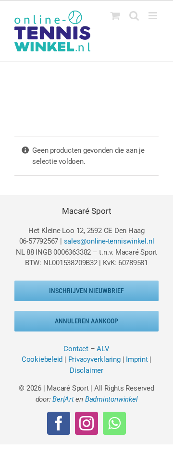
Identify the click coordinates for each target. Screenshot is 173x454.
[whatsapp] (114, 423)
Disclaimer (86, 370)
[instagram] (86, 423)
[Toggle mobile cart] (115, 16)
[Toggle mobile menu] (153, 16)
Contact (75, 348)
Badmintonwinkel (111, 399)
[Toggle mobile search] (134, 16)
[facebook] (58, 423)
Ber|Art (63, 399)
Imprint (137, 359)
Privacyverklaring (94, 359)
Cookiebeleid (42, 359)
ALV (103, 348)
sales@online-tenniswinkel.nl (109, 241)
